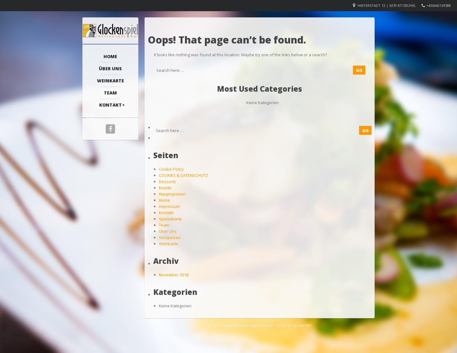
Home (110, 56)
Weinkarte (110, 81)
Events (165, 187)
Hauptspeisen (172, 194)
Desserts (167, 181)
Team (110, 93)
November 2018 (173, 274)
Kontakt (110, 105)
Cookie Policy (171, 169)
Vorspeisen (170, 237)
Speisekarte (170, 219)
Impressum (169, 206)
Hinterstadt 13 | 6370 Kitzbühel (387, 5)
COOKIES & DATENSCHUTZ (183, 175)
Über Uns (110, 68)
